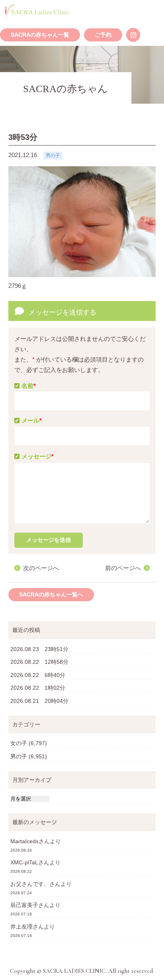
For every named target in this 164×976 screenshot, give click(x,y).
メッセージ (37, 456)
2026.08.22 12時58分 (39, 662)
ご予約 (103, 35)
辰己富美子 (24, 905)
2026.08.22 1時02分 (37, 688)
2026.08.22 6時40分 (37, 675)
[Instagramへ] (133, 35)
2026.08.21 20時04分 (39, 701)
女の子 (18, 743)
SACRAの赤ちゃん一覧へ (51, 595)
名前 (28, 385)
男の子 (18, 756)
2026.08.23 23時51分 (39, 649)
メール (31, 420)
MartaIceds (24, 841)
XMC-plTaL (24, 862)
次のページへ (41, 568)
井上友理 (21, 926)
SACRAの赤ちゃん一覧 (40, 35)
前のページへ (123, 568)
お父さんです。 (29, 884)
